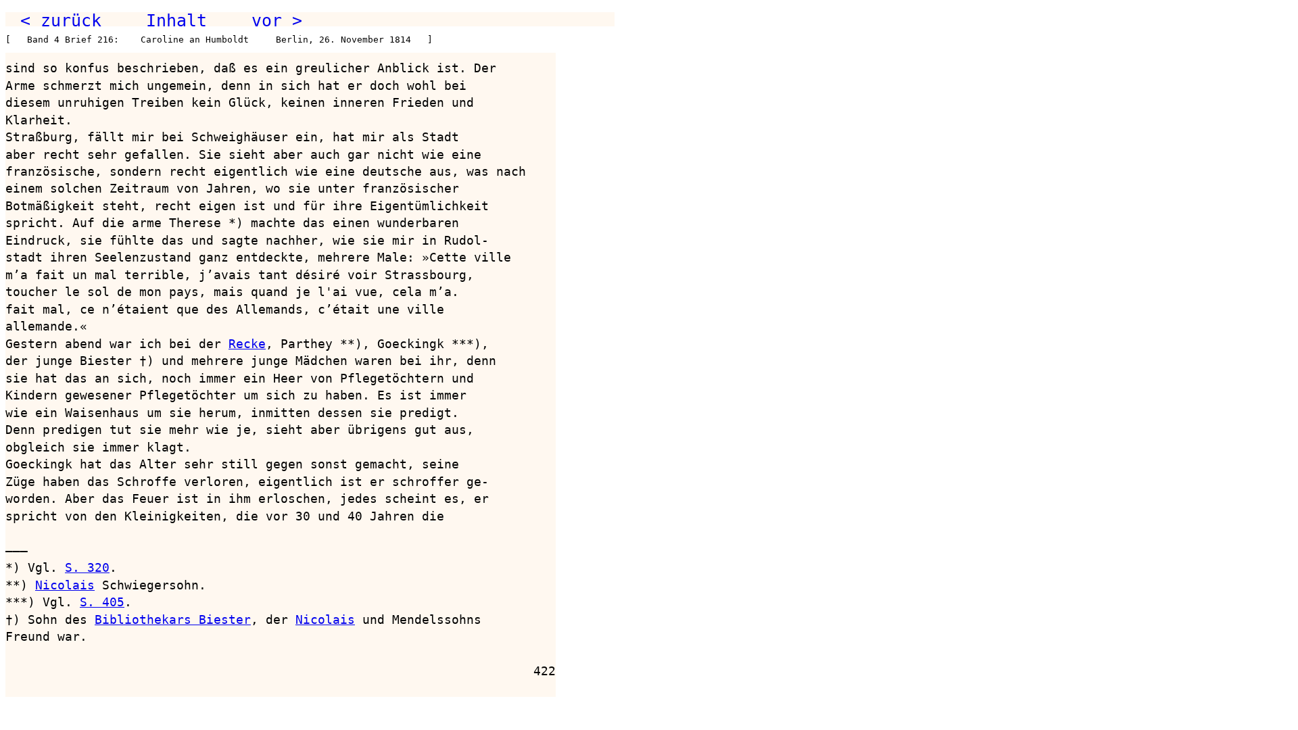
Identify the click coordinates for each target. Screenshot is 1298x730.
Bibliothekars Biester (173, 619)
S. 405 (102, 602)
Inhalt (176, 20)
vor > (276, 20)
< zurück (60, 20)
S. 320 (87, 567)
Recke (247, 344)
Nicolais (65, 585)
